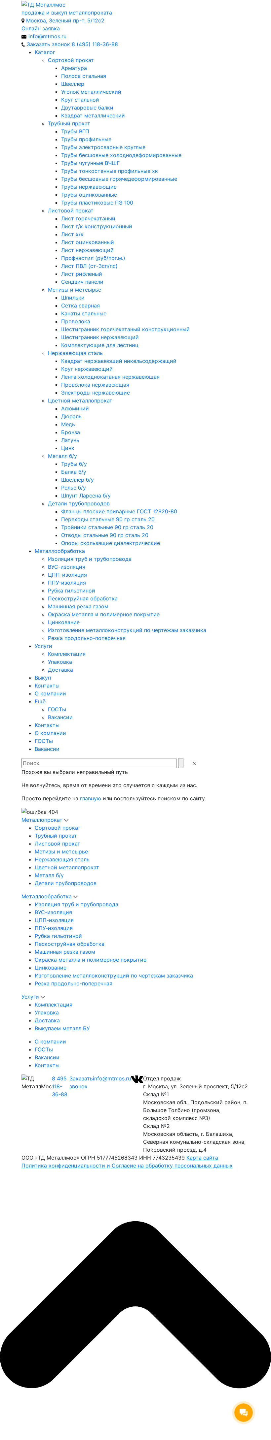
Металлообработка (60, 551)
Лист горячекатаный (88, 218)
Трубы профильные (86, 139)
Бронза (70, 432)
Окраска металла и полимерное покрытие (104, 614)
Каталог (45, 52)
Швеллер (72, 83)
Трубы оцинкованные (89, 194)
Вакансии (60, 717)
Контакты (47, 685)
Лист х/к (72, 234)
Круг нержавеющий (87, 369)
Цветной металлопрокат (80, 400)
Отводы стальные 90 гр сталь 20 (104, 535)
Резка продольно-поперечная (87, 638)
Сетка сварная (80, 305)
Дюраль (71, 416)
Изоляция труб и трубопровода (90, 559)
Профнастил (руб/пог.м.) (93, 258)
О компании (50, 693)
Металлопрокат (41, 819)
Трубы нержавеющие (89, 186)
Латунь (70, 440)
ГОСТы (57, 709)
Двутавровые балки (87, 107)
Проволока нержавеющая (95, 384)
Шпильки (73, 297)
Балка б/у (73, 471)
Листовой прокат (71, 210)
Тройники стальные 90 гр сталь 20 (107, 527)
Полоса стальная (83, 76)
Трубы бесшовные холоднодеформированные (121, 155)
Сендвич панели (82, 281)
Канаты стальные (83, 313)
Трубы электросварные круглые (103, 147)
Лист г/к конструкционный (96, 226)
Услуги (43, 646)
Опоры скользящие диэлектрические (110, 543)
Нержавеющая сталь (75, 353)
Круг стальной (80, 99)
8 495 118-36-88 (59, 1086)
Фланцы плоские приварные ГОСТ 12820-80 (119, 511)
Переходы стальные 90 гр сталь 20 (108, 519)
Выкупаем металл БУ (62, 1028)
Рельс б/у (73, 487)
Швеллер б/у (77, 479)
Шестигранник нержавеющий (100, 337)
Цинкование (64, 622)
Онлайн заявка (40, 28)
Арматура (74, 68)
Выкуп (43, 677)
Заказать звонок (81, 1082)
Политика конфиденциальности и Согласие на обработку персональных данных (127, 1165)
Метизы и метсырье (74, 289)
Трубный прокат (69, 123)
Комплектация (67, 654)
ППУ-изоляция (67, 582)
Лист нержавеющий (87, 250)
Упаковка (60, 661)
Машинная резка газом (78, 606)
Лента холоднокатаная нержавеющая (110, 376)
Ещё (40, 701)
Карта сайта (202, 1157)
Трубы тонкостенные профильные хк (109, 171)
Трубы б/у (74, 464)
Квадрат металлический (93, 115)
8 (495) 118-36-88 (95, 44)
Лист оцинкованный (87, 242)
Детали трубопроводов (79, 503)
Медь (68, 424)
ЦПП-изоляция (67, 574)
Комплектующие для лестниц (99, 345)
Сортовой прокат (71, 60)
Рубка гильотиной (71, 590)
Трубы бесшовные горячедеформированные (119, 179)
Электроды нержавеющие (95, 392)
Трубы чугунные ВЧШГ (90, 163)
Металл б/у (62, 456)
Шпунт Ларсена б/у (86, 495)
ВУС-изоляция (66, 566)
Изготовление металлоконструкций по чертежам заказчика (127, 630)
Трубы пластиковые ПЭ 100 (97, 202)
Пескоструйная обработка (83, 598)
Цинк (67, 448)
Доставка (60, 669)
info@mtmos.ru (112, 1078)
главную (90, 798)
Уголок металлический (91, 91)
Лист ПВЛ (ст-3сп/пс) (89, 266)
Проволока (75, 321)
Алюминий (75, 408)
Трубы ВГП (75, 131)
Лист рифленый (81, 274)
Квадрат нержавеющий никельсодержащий (118, 361)
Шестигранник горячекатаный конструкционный (125, 329)
